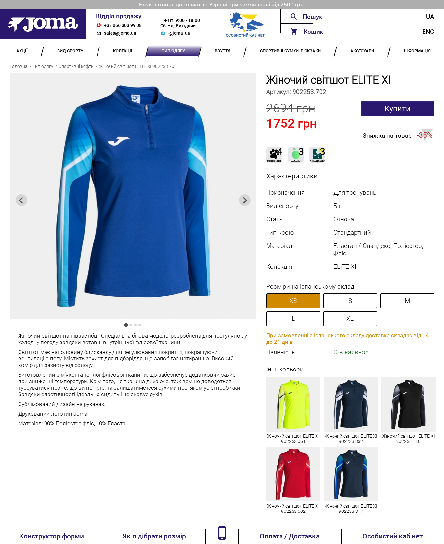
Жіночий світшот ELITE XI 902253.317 (351, 508)
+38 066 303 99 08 (123, 25)
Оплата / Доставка (290, 536)
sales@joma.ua (120, 33)
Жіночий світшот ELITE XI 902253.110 (408, 439)
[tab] (126, 325)
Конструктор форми (51, 536)
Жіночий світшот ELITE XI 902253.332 (351, 439)
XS (293, 300)
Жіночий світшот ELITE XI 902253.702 (138, 66)
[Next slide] (245, 200)
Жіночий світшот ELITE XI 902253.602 (293, 508)
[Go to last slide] (21, 200)
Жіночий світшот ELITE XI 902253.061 (293, 439)
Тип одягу (43, 66)
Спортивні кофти (76, 66)
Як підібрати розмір (154, 536)
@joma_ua (179, 33)
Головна (19, 66)
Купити (398, 108)
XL (350, 318)
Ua (430, 16)
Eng (428, 31)
